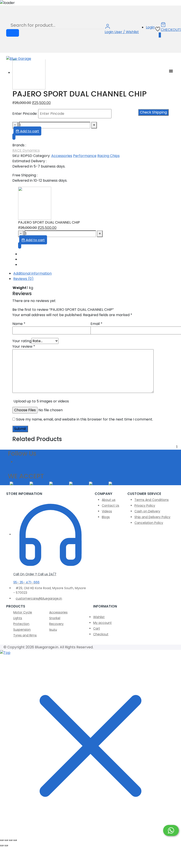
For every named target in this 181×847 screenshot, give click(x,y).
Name (18, 323)
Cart (96, 628)
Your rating (21, 340)
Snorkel (54, 618)
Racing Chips (108, 155)
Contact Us (110, 505)
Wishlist (99, 617)
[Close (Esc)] (15, 840)
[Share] (10, 840)
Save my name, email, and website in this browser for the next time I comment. (84, 419)
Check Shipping (153, 112)
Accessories (61, 155)
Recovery (56, 624)
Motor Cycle (22, 612)
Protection (21, 624)
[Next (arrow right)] (6, 845)
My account (102, 623)
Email (96, 323)
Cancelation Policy (148, 523)
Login (150, 27)
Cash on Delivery (147, 511)
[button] (13, 136)
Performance (84, 155)
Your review (23, 346)
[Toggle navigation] (7, 64)
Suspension (22, 629)
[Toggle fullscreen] (6, 840)
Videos (107, 511)
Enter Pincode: (24, 113)
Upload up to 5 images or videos (41, 401)
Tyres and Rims (25, 635)
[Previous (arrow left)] (2, 845)
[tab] (94, 273)
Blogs (106, 517)
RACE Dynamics (26, 150)
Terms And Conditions (151, 500)
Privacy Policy (144, 505)
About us (108, 500)
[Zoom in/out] (2, 840)
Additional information (32, 273)
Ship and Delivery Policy (152, 517)
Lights (17, 618)
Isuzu (53, 629)
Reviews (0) (23, 278)
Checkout (100, 634)
